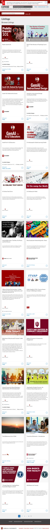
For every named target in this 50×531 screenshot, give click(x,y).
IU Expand (10, 521)
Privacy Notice (26, 528)
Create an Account (41, 6)
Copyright (31, 528)
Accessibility (21, 528)
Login (47, 6)
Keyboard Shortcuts (37, 521)
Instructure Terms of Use (18, 521)
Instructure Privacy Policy (28, 521)
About (36, 6)
